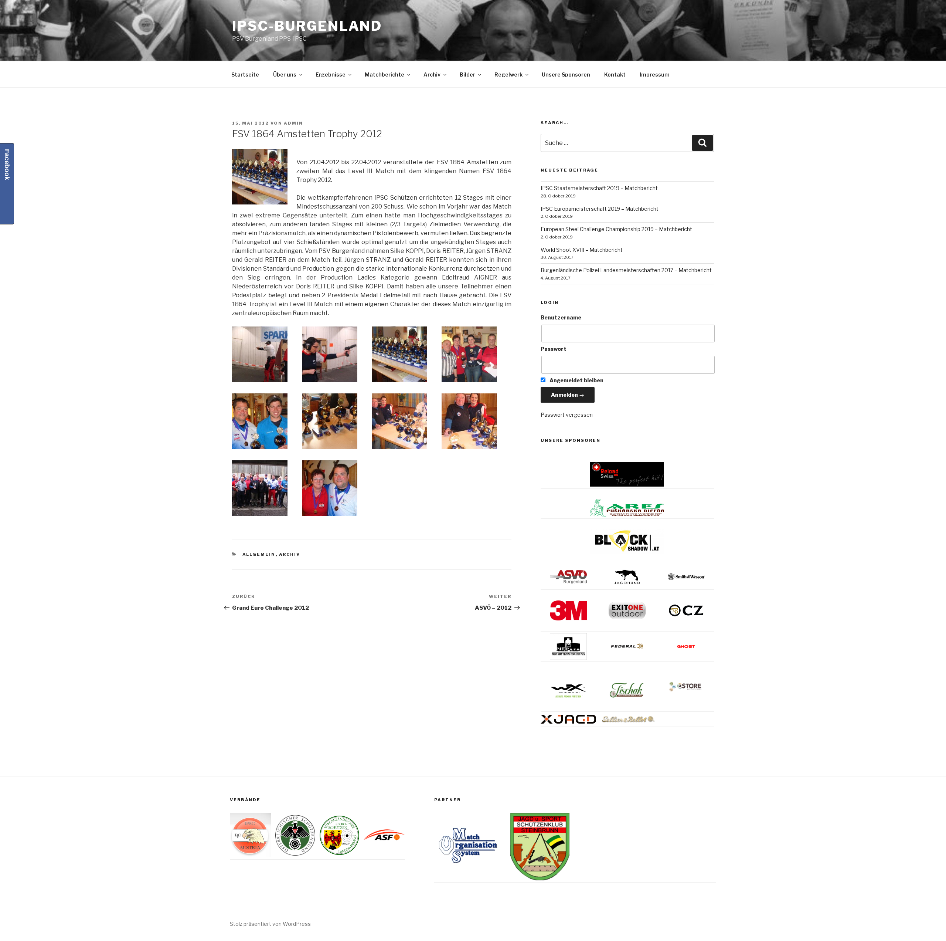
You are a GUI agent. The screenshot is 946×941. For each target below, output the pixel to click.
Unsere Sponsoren (566, 74)
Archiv (431, 74)
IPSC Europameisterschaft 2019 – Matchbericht (600, 209)
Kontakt (615, 74)
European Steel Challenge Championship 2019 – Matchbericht (616, 229)
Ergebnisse (331, 74)
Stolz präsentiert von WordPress (270, 924)
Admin (293, 123)
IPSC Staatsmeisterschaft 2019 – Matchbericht (599, 188)
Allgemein (259, 554)
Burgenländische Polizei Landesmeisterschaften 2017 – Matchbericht (626, 270)
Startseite (245, 74)
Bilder (467, 74)
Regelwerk (508, 74)
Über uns (284, 74)
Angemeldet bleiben (575, 380)
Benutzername (561, 317)
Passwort (553, 349)
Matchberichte (384, 74)
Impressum (655, 74)
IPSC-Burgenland (307, 26)
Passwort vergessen (567, 415)
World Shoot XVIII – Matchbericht (582, 250)
